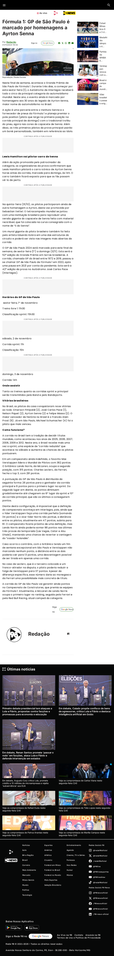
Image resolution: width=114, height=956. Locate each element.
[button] (109, 5)
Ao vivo (43, 13)
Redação (11, 42)
